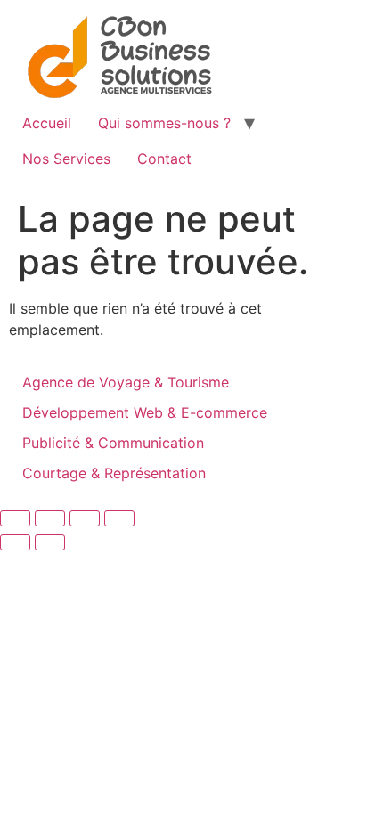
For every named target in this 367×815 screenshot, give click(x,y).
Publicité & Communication (113, 443)
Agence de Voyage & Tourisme (125, 382)
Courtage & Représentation (114, 473)
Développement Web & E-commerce (144, 412)
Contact (164, 158)
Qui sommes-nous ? (164, 123)
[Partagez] (84, 518)
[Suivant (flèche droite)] (50, 542)
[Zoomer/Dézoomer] (15, 518)
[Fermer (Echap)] (119, 518)
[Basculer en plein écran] (50, 518)
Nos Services (66, 158)
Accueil (46, 123)
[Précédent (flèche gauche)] (15, 542)
